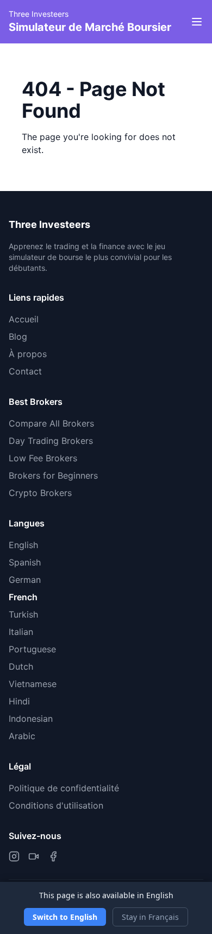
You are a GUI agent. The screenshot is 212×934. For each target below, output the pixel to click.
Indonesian (31, 718)
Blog (18, 336)
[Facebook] (53, 856)
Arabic (22, 735)
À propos (28, 353)
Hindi (19, 701)
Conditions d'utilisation (56, 805)
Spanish (25, 562)
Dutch (21, 666)
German (25, 579)
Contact (25, 371)
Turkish (23, 614)
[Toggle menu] (196, 21)
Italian (21, 631)
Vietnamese (33, 683)
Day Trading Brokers (51, 440)
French (23, 597)
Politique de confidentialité (64, 788)
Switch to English (65, 917)
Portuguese (32, 649)
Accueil (24, 319)
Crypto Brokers (40, 492)
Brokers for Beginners (53, 475)
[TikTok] (33, 856)
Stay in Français (150, 917)
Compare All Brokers (51, 423)
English (23, 544)
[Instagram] (14, 856)
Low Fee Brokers (43, 458)
